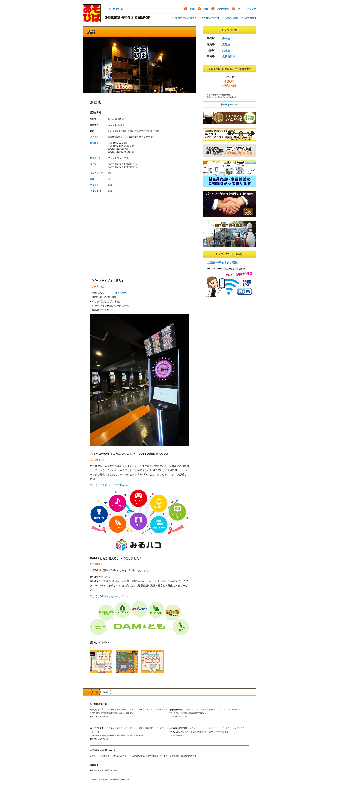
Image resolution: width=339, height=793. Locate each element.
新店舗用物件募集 (189, 756)
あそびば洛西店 (96, 709)
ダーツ (93, 164)
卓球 (92, 179)
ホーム (86, 692)
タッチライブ (96, 173)
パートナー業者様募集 (169, 756)
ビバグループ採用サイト (186, 17)
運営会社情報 (111, 770)
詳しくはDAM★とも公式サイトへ (109, 596)
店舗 (192, 8)
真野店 (226, 44)
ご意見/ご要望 (232, 17)
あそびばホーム (116, 9)
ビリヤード (95, 157)
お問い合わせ (250, 17)
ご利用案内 (223, 8)
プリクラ (94, 185)
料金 (206, 8)
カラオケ (94, 142)
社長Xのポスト (123, 292)
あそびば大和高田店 (178, 728)
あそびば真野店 (176, 709)
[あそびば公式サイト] (92, 21)
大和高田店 (228, 56)
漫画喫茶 (149, 728)
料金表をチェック (229, 104)
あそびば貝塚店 (96, 728)
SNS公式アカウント (211, 17)
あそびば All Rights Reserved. (117, 779)
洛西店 (226, 38)
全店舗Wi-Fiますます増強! (222, 262)
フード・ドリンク (247, 8)
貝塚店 (226, 50)
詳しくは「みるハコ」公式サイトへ (110, 485)
